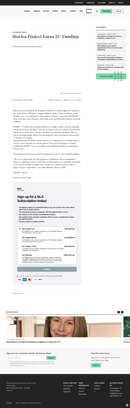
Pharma (27, 11)
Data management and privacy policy (28, 403)
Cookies (9, 403)
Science (55, 11)
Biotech (46, 11)
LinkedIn (97, 386)
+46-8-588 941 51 (115, 396)
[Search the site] (97, 11)
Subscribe (106, 11)
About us (82, 388)
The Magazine (79, 3)
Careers (73, 11)
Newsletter (67, 392)
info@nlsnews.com (116, 393)
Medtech (36, 11)
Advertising (90, 3)
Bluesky (97, 389)
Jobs (81, 11)
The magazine (68, 386)
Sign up (51, 358)
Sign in (118, 11)
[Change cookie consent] (127, 405)
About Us (112, 3)
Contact (121, 3)
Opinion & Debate (89, 11)
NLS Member (101, 3)
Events (64, 11)
